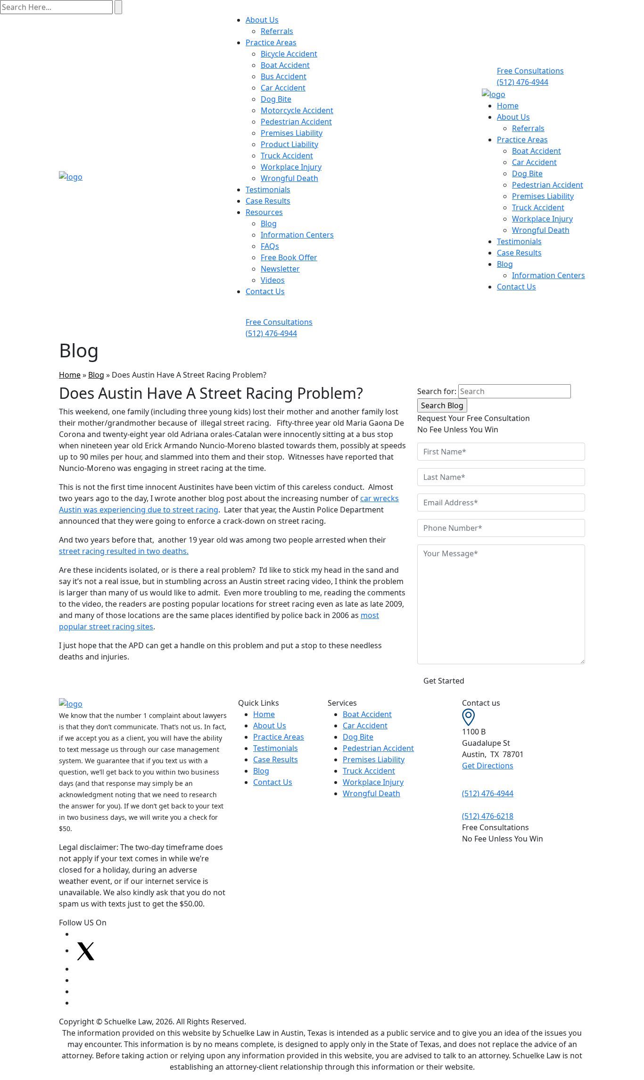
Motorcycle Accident (297, 110)
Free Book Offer (289, 257)
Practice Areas (271, 42)
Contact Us (265, 291)
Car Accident (283, 87)
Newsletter (280, 269)
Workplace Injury (291, 167)
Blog (269, 223)
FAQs (270, 246)
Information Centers (297, 235)
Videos (273, 280)
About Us (262, 20)
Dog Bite (276, 99)
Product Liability (289, 144)
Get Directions (487, 765)
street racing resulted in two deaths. (124, 551)
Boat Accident (285, 65)
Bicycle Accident (289, 54)
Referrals (277, 31)
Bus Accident (283, 76)
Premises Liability (291, 133)
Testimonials (268, 189)
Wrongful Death (289, 178)
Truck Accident (287, 155)
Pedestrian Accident (296, 121)
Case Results (268, 201)
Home (508, 105)
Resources (264, 212)
